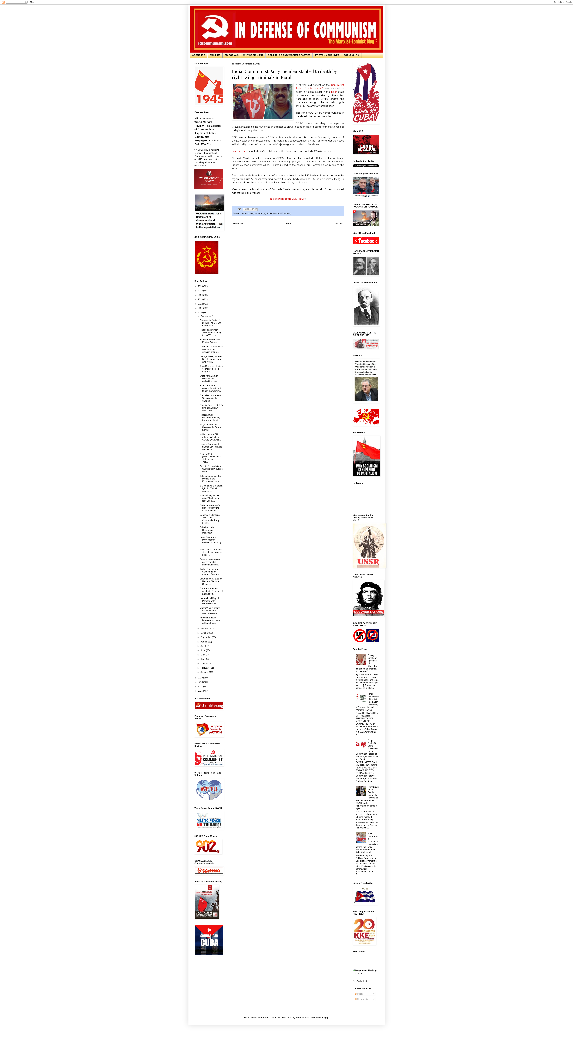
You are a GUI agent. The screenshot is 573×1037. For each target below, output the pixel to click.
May (203, 654)
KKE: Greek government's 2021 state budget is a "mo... (210, 457)
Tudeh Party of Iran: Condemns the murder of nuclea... (210, 572)
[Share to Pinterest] (256, 209)
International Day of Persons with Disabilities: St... (209, 601)
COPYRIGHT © (351, 55)
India (269, 213)
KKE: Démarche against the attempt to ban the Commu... (211, 388)
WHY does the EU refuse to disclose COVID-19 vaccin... (210, 437)
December (206, 316)
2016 (200, 690)
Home (288, 223)
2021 (200, 308)
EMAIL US (215, 55)
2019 (200, 677)
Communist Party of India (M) (252, 213)
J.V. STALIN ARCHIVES (327, 55)
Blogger (325, 1017)
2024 (200, 295)
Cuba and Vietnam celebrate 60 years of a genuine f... (211, 591)
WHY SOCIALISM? (253, 55)
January (205, 672)
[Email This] (244, 209)
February (205, 668)
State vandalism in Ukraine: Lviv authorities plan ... (209, 378)
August (204, 641)
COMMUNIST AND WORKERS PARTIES (289, 55)
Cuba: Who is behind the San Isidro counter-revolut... (210, 611)
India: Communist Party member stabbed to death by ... (210, 541)
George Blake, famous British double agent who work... (211, 359)
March (204, 663)
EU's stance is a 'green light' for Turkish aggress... (211, 488)
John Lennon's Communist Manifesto (207, 530)
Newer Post (238, 223)
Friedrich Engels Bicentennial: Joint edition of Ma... (210, 620)
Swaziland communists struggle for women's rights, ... (211, 552)
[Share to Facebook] (253, 209)
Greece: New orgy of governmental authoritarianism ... (210, 562)
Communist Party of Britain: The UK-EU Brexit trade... (210, 323)
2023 (200, 299)
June (203, 650)
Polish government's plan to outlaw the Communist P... (210, 508)
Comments (362, 999)
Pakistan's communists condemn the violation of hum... (211, 349)
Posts (359, 994)
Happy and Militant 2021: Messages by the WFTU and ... (210, 332)
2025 (200, 290)
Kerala (276, 213)
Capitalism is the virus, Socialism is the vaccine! (211, 398)
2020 (200, 312)
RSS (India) (285, 213)
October (205, 633)
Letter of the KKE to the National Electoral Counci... (211, 581)
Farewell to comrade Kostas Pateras (210, 340)
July (203, 646)
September (206, 637)
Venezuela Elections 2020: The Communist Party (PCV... (210, 519)
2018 (200, 682)
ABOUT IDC (198, 55)
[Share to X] (250, 209)
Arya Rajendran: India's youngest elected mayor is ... (211, 369)
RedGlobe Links (361, 981)
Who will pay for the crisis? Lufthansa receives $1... (209, 498)
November (206, 628)
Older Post (338, 223)
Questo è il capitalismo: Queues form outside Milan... (211, 469)
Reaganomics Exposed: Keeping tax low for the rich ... (211, 417)
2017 (200, 686)
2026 (200, 286)
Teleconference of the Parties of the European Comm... (210, 479)
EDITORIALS (232, 55)
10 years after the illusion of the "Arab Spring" (210, 427)
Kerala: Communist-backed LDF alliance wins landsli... (211, 447)
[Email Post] (239, 209)
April (203, 659)
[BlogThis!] (247, 209)
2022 (200, 303)
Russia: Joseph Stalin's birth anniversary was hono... (211, 408)
